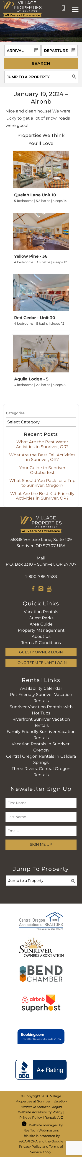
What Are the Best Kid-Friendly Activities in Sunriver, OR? (42, 496)
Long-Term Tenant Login (41, 662)
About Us (41, 636)
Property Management (41, 630)
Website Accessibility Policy (40, 1112)
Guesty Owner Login (41, 652)
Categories (15, 413)
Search (41, 63)
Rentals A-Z (54, 1117)
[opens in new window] (33, 589)
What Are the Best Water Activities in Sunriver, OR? (42, 444)
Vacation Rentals (41, 611)
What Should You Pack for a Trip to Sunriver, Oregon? (42, 483)
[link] (41, 179)
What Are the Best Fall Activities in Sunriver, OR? (42, 457)
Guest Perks (41, 617)
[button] (75, 9)
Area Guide (41, 624)
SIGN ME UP (41, 844)
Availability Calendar (41, 688)
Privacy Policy (30, 1117)
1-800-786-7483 (41, 576)
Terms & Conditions (41, 642)
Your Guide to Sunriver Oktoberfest (42, 470)
